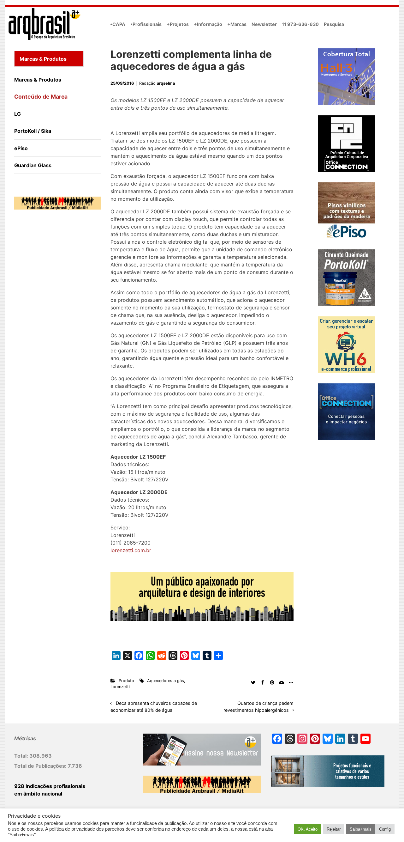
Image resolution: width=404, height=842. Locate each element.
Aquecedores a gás (165, 680)
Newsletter (264, 24)
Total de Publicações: (41, 766)
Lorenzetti (120, 686)
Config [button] (385, 829)
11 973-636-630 (300, 24)
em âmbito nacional (38, 793)
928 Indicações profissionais (49, 786)
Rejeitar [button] (334, 829)
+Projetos (178, 24)
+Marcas (237, 24)
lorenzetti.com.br (130, 550)
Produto (126, 680)
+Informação (208, 24)
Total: (21, 756)
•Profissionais (146, 24)
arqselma (166, 83)
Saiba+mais (360, 829)
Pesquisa (334, 24)
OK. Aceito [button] (308, 829)
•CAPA (117, 24)
